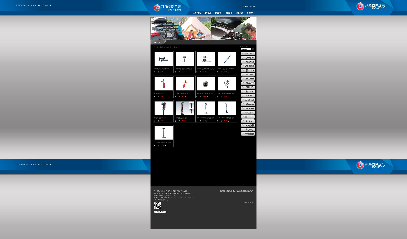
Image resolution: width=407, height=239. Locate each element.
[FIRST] (248, 85)
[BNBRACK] (248, 68)
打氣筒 (175, 47)
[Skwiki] (248, 123)
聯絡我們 (250, 13)
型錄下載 (239, 13)
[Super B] (248, 127)
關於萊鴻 (208, 13)
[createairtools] (248, 72)
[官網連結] (248, 55)
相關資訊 (229, 13)
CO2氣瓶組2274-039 (159, 93)
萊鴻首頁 (162, 47)
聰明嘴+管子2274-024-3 (160, 118)
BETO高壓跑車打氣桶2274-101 (226, 69)
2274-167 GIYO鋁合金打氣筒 (226, 118)
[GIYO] (248, 89)
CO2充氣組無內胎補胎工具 (161, 69)
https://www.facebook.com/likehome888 (181, 197)
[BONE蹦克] (248, 76)
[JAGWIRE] (248, 97)
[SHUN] (248, 118)
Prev (153, 28)
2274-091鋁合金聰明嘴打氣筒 (162, 142)
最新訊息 (218, 13)
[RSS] (252, 237)
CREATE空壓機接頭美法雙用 (184, 69)
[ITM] (248, 93)
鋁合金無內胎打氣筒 (181, 118)
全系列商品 (197, 13)
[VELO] (248, 131)
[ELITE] (248, 80)
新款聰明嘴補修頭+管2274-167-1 (227, 93)
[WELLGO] (248, 135)
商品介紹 (168, 47)
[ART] (248, 59)
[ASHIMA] (248, 63)
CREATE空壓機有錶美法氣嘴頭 (205, 69)
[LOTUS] (248, 101)
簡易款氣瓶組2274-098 (182, 93)
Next (253, 28)
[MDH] (248, 106)
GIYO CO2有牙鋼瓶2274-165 (205, 93)
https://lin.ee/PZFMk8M (161, 201)
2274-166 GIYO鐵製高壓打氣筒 (205, 118)
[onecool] (248, 110)
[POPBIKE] (248, 114)
